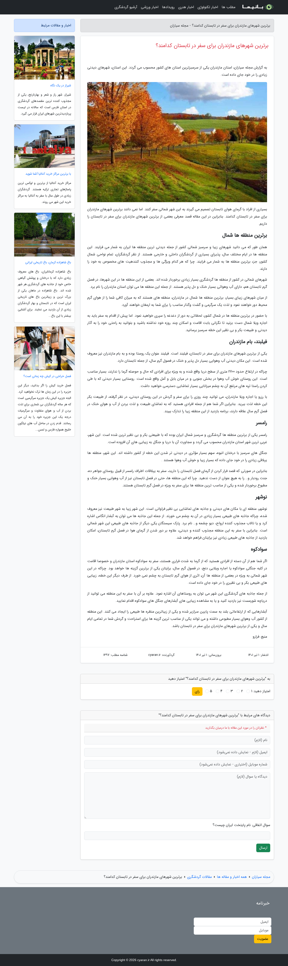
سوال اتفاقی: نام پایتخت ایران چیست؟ (241, 825)
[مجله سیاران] (257, 7)
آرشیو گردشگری (126, 7)
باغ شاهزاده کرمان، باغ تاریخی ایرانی (48, 262)
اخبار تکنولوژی (208, 7)
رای (197, 691)
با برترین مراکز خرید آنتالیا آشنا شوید (48, 174)
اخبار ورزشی (149, 7)
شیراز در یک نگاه (60, 85)
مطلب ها (228, 7)
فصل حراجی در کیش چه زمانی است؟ (47, 376)
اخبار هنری (186, 7)
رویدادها (168, 7)
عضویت (262, 939)
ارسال (263, 848)
